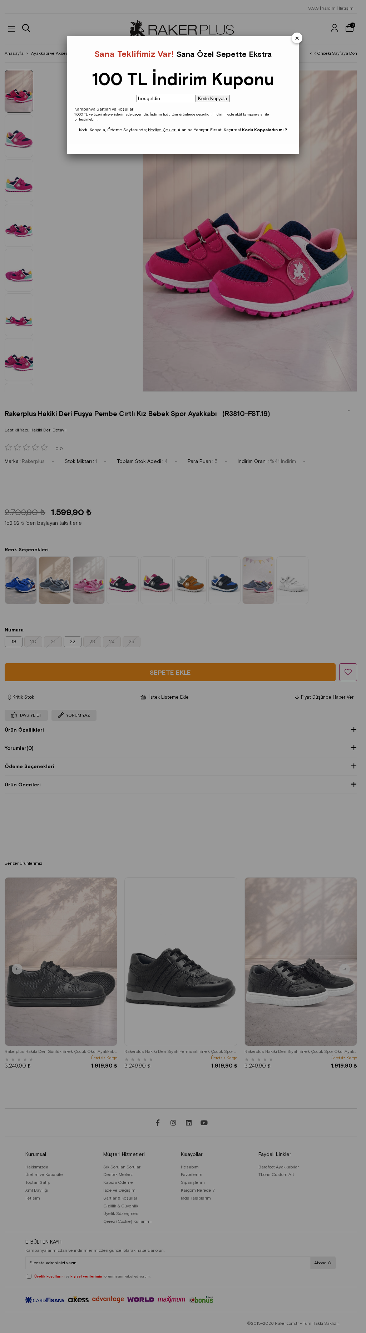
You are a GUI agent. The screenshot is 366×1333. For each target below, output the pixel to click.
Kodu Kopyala (212, 98)
